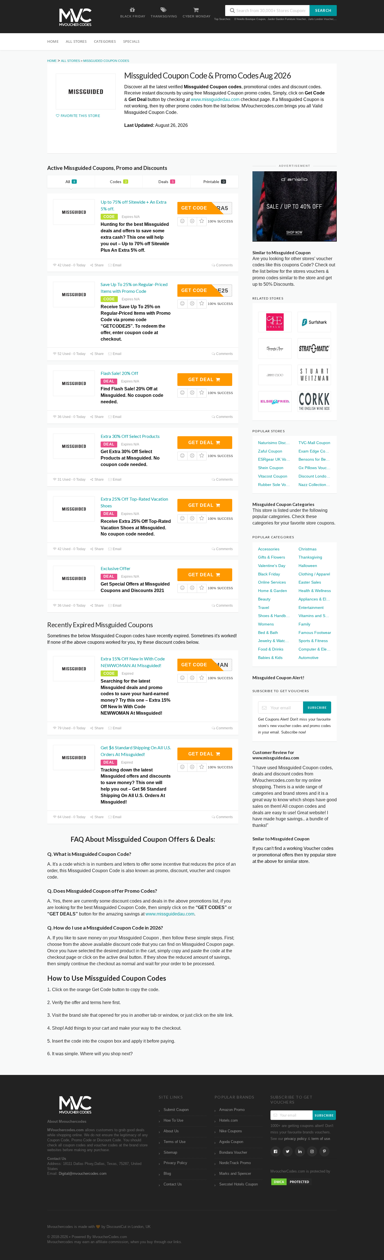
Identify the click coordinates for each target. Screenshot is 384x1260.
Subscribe (317, 707)
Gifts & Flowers (271, 557)
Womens (266, 624)
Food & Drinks (270, 649)
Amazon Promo (232, 1110)
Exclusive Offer (115, 568)
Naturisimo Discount (274, 442)
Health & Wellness (315, 590)
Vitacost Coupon (272, 476)
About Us (171, 1131)
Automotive (309, 657)
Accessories (268, 549)
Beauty (264, 599)
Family (304, 624)
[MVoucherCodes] (75, 17)
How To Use (173, 1120)
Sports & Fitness (313, 640)
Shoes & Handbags (274, 615)
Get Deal (201, 379)
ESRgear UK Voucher (274, 459)
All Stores (76, 41)
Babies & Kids (270, 657)
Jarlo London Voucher (320, 19)
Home (52, 41)
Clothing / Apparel (314, 574)
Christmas (308, 549)
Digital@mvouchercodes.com (83, 1174)
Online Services (272, 582)
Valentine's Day (271, 565)
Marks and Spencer (235, 1174)
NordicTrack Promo (235, 1163)
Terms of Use (175, 1142)
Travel (263, 607)
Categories (105, 41)
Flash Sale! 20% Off (119, 373)
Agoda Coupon (231, 1142)
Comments (224, 265)
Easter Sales (310, 582)
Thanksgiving (310, 557)
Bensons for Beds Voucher (315, 459)
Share (99, 265)
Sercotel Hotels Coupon (238, 1184)
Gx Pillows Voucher (315, 467)
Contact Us (173, 1184)
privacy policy (295, 1139)
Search (323, 10)
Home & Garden (272, 590)
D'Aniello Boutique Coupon (249, 19)
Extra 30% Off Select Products (130, 436)
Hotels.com (228, 1120)
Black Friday (269, 574)
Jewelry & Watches (274, 640)
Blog (167, 1174)
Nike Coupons (230, 1131)
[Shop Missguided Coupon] (86, 91)
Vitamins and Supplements (315, 615)
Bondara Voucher (233, 1153)
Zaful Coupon (270, 451)
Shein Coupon (270, 467)
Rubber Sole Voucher (274, 484)
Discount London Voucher (315, 476)
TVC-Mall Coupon (314, 442)
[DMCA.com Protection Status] (291, 1182)
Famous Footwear (315, 632)
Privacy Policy (175, 1163)
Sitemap (170, 1153)
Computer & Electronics (315, 649)
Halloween (308, 565)
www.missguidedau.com (215, 99)
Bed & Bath (268, 632)
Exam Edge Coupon (315, 451)
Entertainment (311, 607)
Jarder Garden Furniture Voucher (287, 19)
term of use (320, 1139)
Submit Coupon (176, 1110)
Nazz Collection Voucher (315, 484)
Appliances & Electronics (315, 599)
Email (116, 265)
